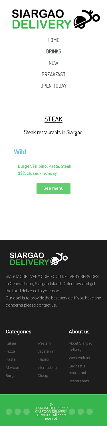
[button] (53, 188)
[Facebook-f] (18, 412)
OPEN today (54, 86)
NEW (53, 63)
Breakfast (54, 74)
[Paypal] (72, 412)
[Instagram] (9, 412)
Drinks (53, 51)
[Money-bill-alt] (81, 412)
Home (53, 40)
